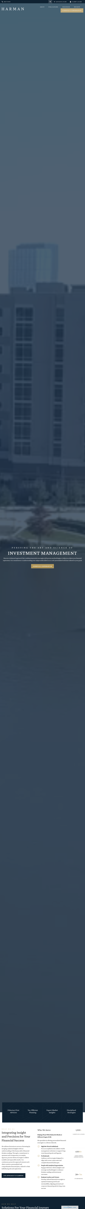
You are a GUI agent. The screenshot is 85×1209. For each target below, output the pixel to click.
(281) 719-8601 (7, 1)
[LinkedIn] (50, 1)
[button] (42, 6)
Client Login (77, 1)
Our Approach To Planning (13, 1175)
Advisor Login (61, 1)
